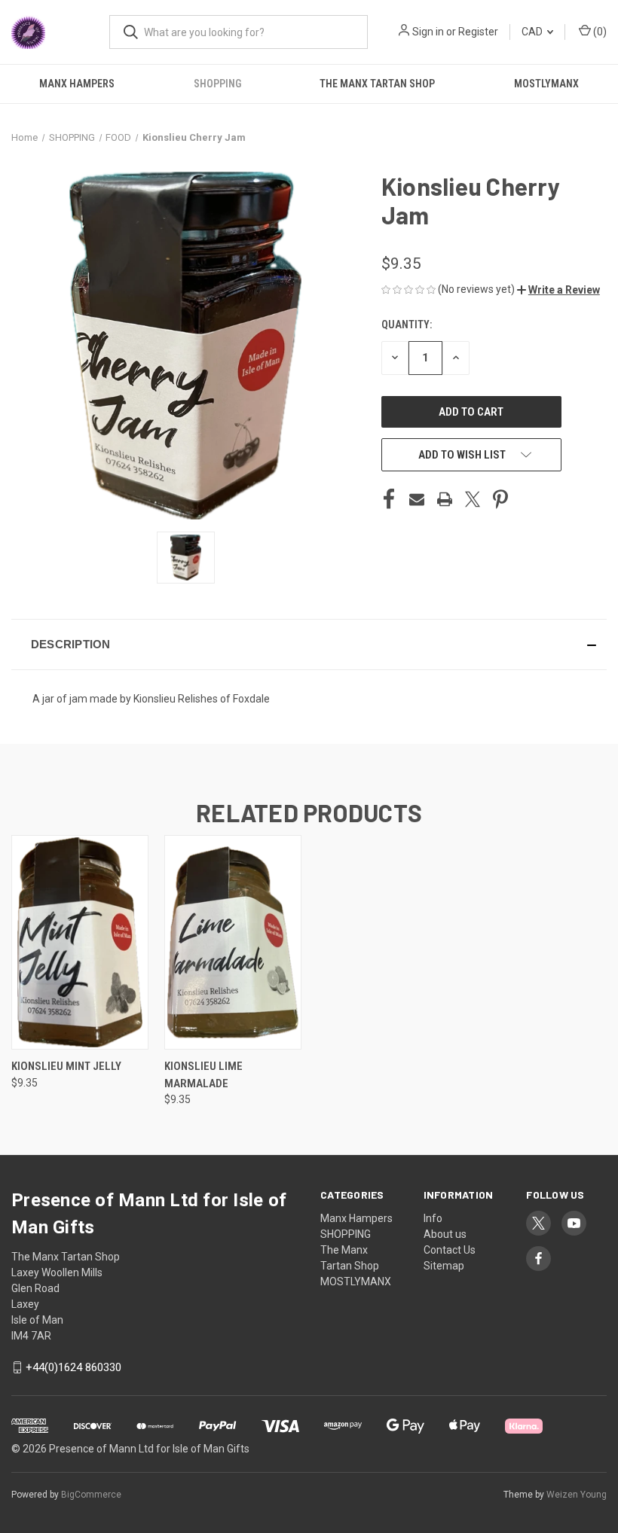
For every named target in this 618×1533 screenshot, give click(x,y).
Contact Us (450, 1250)
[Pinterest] (500, 499)
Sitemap (444, 1266)
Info (433, 1218)
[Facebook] (388, 499)
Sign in (428, 32)
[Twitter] (472, 499)
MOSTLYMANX (355, 1281)
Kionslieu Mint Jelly (66, 1066)
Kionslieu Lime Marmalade (203, 1074)
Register (478, 32)
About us (445, 1234)
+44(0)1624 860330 (73, 1367)
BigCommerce (91, 1494)
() (599, 32)
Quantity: (406, 324)
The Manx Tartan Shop (377, 84)
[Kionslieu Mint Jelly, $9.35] (79, 942)
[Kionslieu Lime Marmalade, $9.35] (232, 942)
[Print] (444, 499)
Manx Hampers (77, 84)
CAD (533, 32)
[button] (558, 290)
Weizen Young (576, 1494)
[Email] (416, 499)
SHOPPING (217, 84)
